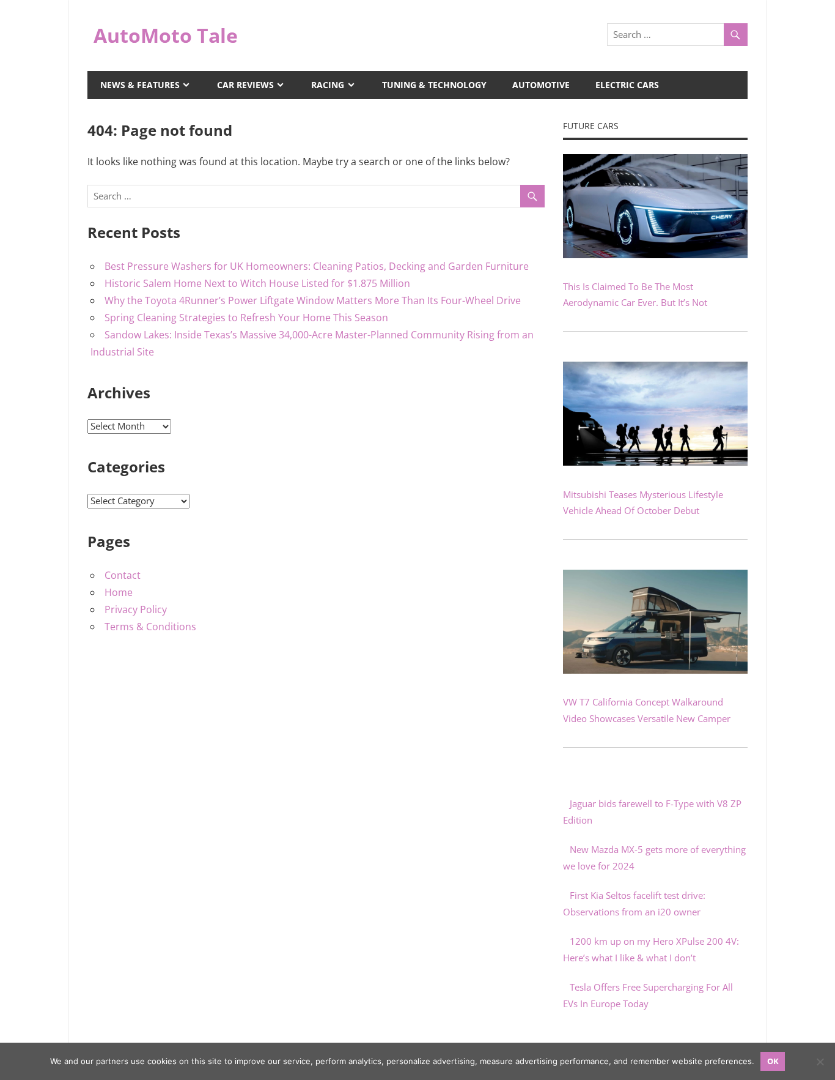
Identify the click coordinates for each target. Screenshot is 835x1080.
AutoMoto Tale (166, 35)
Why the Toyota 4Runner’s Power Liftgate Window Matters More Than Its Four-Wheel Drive (313, 300)
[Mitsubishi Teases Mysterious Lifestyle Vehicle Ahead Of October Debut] (655, 462)
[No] (820, 1062)
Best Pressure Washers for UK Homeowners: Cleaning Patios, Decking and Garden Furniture (317, 266)
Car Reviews (245, 85)
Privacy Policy (136, 609)
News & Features (140, 85)
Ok (773, 1061)
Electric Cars (627, 85)
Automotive (541, 85)
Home (119, 592)
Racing (327, 85)
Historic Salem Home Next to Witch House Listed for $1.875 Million (257, 283)
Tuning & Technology (434, 85)
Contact (123, 575)
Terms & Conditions (150, 626)
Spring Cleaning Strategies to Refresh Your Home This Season (246, 317)
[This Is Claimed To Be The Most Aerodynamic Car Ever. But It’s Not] (655, 254)
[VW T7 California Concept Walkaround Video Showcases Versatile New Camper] (655, 670)
